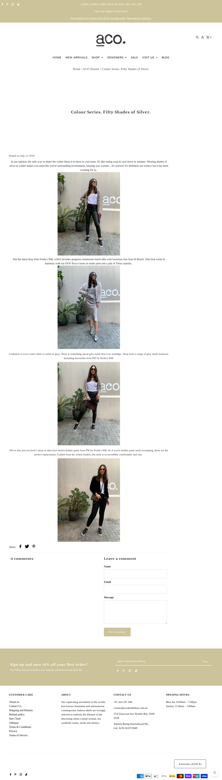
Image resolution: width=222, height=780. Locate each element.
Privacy (13, 731)
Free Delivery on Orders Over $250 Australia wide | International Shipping (111, 18)
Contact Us (15, 706)
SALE (134, 57)
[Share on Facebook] (20, 547)
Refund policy (17, 714)
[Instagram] (12, 4)
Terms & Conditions (20, 726)
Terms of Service (18, 735)
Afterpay (14, 722)
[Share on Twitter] (27, 547)
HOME (57, 57)
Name (107, 566)
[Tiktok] (17, 4)
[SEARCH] (197, 37)
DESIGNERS (115, 57)
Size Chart (14, 718)
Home (76, 69)
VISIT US (148, 57)
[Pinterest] (6, 4)
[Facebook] (2, 4)
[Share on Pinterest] (33, 547)
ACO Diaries (91, 69)
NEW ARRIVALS (76, 57)
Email (107, 581)
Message (109, 597)
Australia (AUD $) (190, 764)
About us (14, 701)
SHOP (96, 57)
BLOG (165, 57)
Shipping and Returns (21, 710)
